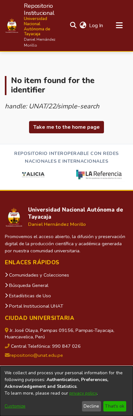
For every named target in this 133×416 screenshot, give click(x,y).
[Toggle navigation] (119, 25)
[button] (32, 26)
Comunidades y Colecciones (38, 275)
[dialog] (66, 391)
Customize (15, 406)
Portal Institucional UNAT (35, 306)
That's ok (114, 406)
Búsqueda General (28, 285)
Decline (91, 406)
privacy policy (83, 393)
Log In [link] (96, 25)
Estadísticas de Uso (29, 295)
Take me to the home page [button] (66, 127)
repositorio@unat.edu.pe (36, 355)
